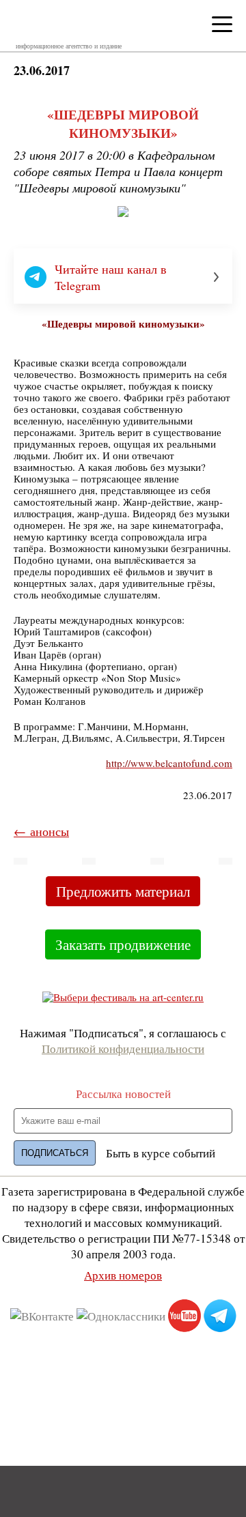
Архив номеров (123, 1275)
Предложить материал (123, 891)
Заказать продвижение (123, 944)
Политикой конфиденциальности (123, 1048)
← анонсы (41, 831)
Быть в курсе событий (160, 1153)
